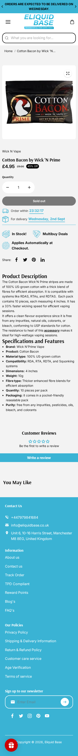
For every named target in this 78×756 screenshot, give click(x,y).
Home (8, 51)
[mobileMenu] (8, 22)
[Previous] (2, 6)
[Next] (75, 6)
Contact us (13, 566)
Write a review (39, 458)
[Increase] (29, 187)
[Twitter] (25, 260)
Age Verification (18, 667)
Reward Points (16, 592)
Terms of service (18, 676)
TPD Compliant (17, 584)
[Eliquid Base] (39, 22)
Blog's (10, 601)
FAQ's (9, 610)
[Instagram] (30, 716)
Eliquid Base (53, 742)
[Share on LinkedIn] (42, 260)
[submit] (65, 702)
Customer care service (23, 658)
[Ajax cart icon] (72, 22)
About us (12, 557)
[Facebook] (16, 260)
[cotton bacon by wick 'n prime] (68, 73)
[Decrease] (7, 187)
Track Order (14, 575)
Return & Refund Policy (23, 650)
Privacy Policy (16, 632)
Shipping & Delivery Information (30, 641)
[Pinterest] (34, 260)
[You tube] (47, 716)
